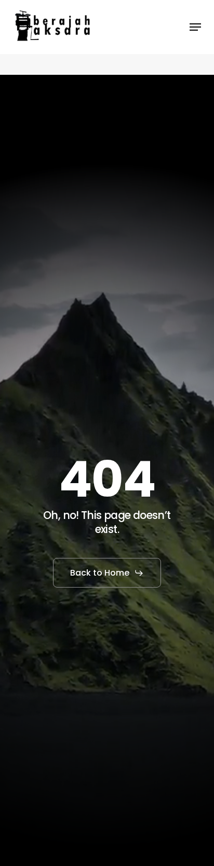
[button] (195, 27)
